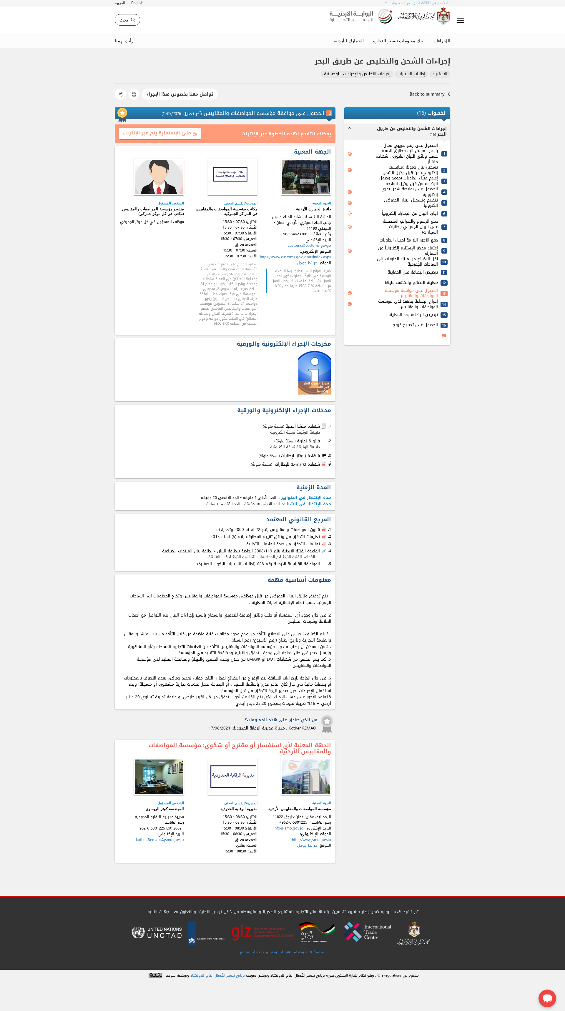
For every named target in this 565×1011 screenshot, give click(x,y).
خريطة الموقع (252, 952)
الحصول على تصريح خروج (415, 325)
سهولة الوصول (280, 952)
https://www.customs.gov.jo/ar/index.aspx (295, 257)
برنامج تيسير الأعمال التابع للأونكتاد (217, 975)
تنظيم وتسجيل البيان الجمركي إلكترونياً (411, 203)
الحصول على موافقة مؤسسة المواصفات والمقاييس (411, 293)
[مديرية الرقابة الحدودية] (232, 776)
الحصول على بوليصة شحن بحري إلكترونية (409, 191)
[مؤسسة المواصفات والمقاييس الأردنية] (306, 776)
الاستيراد (439, 74)
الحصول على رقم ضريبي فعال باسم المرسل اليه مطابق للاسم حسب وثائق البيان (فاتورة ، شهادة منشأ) (407, 154)
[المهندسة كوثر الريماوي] (159, 776)
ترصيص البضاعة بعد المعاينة (413, 315)
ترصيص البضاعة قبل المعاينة (413, 272)
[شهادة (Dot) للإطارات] (324, 456)
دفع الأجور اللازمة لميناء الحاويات (409, 240)
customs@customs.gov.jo (309, 245)
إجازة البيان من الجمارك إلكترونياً (410, 213)
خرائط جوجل (307, 263)
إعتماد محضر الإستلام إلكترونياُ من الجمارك (408, 250)
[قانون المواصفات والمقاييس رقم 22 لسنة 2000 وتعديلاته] (324, 530)
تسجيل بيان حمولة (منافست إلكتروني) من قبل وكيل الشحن (410, 170)
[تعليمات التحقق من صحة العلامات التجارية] (324, 544)
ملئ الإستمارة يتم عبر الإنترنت (160, 132)
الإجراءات (441, 41)
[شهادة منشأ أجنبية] (324, 426)
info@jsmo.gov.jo (288, 828)
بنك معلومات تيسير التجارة (398, 41)
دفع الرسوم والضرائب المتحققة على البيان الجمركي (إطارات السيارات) (410, 227)
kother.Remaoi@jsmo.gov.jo (160, 839)
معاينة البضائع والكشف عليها (411, 283)
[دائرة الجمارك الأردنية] (306, 177)
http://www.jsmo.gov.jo (311, 839)
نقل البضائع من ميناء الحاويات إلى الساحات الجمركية (407, 262)
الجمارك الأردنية (349, 41)
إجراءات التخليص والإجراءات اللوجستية (357, 74)
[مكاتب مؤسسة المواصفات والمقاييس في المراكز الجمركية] (232, 177)
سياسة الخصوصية (310, 952)
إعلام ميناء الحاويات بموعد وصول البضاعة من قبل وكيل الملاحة (408, 181)
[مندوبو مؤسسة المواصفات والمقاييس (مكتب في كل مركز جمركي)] (159, 177)
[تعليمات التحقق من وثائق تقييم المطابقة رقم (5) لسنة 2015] (324, 537)
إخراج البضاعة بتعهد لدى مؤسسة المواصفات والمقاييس (408, 304)
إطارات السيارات (411, 74)
